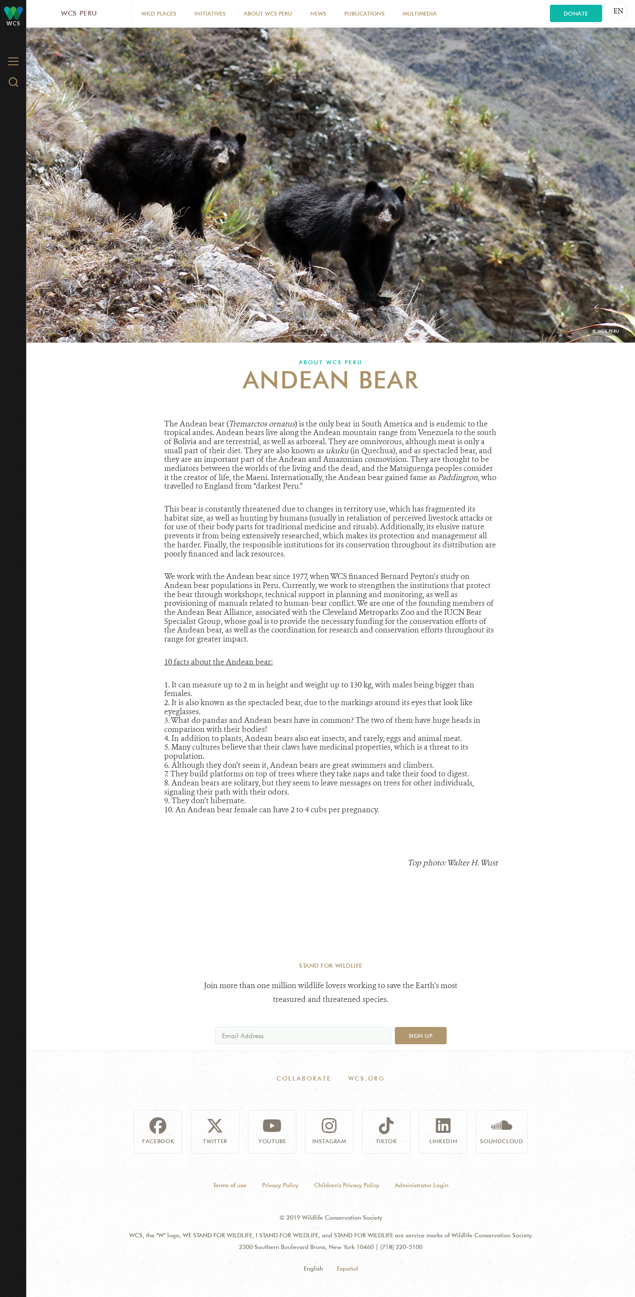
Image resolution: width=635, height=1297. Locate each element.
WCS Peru (79, 13)
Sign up (421, 1035)
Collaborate (303, 1078)
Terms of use (230, 1185)
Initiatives (209, 13)
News (318, 13)
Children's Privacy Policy (346, 1185)
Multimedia (420, 13)
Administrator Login (421, 1185)
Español (347, 1268)
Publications (364, 13)
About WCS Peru (268, 13)
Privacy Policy (280, 1185)
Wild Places (158, 13)
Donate (576, 13)
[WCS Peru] (13, 13)
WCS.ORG (366, 1078)
